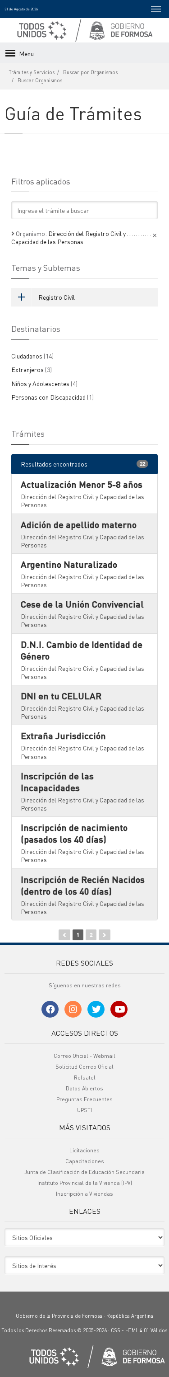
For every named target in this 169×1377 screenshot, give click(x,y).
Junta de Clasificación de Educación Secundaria (84, 1172)
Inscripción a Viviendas (84, 1193)
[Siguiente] (104, 934)
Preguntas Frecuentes (84, 1099)
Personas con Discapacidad (52, 397)
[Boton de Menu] (155, 9)
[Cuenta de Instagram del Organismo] (73, 1009)
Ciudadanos (32, 356)
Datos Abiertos (84, 1088)
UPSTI (84, 1110)
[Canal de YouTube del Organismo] (119, 1009)
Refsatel (85, 1077)
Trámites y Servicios (32, 72)
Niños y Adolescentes (44, 383)
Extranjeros (31, 369)
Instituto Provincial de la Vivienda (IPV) (84, 1182)
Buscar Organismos (40, 80)
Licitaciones (84, 1150)
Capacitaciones (84, 1161)
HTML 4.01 (137, 1330)
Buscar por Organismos (90, 72)
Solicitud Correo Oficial (84, 1066)
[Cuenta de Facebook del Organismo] (50, 1009)
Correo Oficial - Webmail (84, 1055)
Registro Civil (56, 297)
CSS (115, 1330)
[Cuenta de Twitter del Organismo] (96, 1009)
